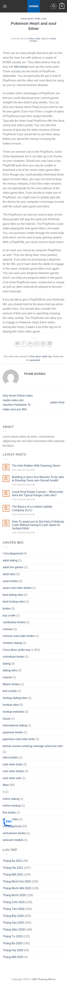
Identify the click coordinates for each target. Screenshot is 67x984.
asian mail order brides (17, 587)
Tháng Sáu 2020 (13, 922)
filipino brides (11, 684)
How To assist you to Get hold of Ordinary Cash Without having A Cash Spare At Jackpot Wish (38, 525)
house (7, 718)
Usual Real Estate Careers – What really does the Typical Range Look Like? (37, 493)
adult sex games (13, 567)
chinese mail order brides (19, 635)
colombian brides (13, 656)
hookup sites (11, 704)
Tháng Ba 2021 (12, 860)
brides (7, 608)
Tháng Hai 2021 (13, 867)
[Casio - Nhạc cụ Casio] (33, 6)
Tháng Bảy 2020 (13, 915)
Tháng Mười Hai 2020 (17, 881)
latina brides (10, 757)
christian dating (12, 642)
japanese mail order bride (19, 739)
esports (7, 677)
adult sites (9, 574)
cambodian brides (14, 622)
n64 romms (21, 66)
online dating (11, 798)
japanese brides (13, 732)
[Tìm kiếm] (53, 6)
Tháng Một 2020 (13, 957)
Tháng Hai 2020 (13, 950)
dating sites (10, 670)
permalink (35, 360)
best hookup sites (14, 601)
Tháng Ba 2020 (12, 943)
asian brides (10, 581)
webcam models (13, 839)
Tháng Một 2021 (13, 874)
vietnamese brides (14, 833)
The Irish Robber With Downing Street (36, 465)
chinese (8, 629)
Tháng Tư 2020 (13, 936)
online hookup (12, 805)
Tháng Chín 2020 (14, 902)
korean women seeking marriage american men (33, 746)
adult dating (10, 560)
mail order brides (13, 771)
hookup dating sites (15, 697)
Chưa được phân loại (33, 19)
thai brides (9, 812)
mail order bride (13, 764)
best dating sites (13, 594)
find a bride (10, 691)
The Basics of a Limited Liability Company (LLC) (32, 508)
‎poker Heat (57, 402)
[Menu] (5, 6)
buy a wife (9, 615)
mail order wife (12, 778)
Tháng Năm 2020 (14, 929)
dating (7, 663)
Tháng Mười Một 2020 (17, 888)
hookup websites (13, 711)
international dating (15, 725)
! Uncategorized (13, 553)
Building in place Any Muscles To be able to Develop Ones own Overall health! (38, 479)
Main (6, 784)
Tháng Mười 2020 (14, 895)
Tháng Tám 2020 (13, 908)
